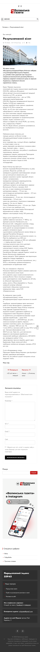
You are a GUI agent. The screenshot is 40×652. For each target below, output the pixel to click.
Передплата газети (11, 589)
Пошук (5, 469)
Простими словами (10, 561)
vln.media (7, 43)
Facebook (20, 605)
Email (7, 431)
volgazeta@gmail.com (26, 611)
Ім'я (7, 424)
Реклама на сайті (11, 596)
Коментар (8, 401)
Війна (6, 554)
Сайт (6, 439)
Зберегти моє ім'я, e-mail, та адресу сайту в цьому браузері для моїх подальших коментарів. (19, 449)
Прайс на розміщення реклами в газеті (18, 593)
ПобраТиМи (8, 557)
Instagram (27, 605)
